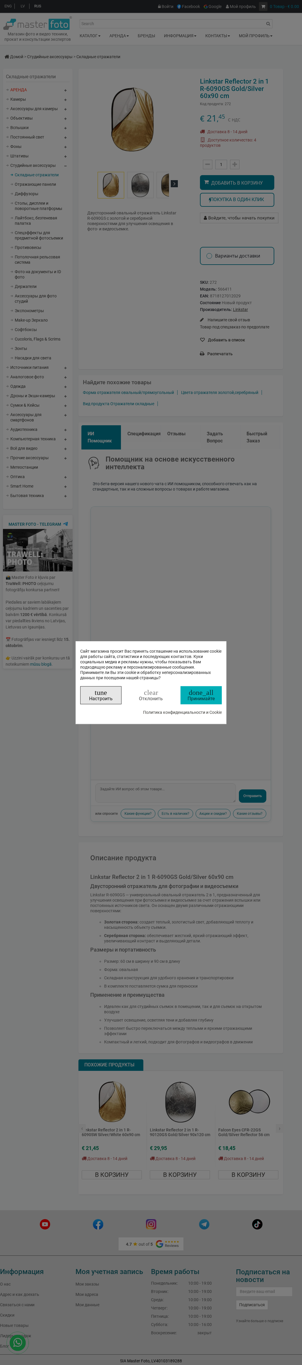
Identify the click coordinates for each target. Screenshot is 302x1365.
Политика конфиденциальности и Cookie (182, 712)
